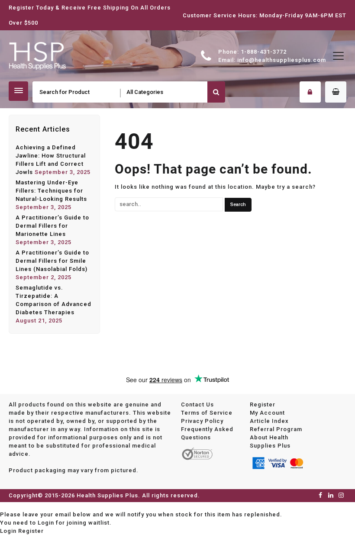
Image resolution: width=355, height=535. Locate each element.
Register (262, 404)
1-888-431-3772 (264, 51)
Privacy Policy (202, 421)
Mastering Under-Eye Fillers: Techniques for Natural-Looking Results (51, 190)
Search (216, 92)
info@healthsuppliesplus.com (281, 60)
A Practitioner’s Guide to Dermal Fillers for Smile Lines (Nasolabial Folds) (52, 260)
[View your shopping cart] (335, 92)
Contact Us (197, 404)
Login (8, 531)
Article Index (269, 421)
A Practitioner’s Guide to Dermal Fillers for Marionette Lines (52, 225)
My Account (267, 412)
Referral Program (276, 429)
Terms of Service (206, 412)
